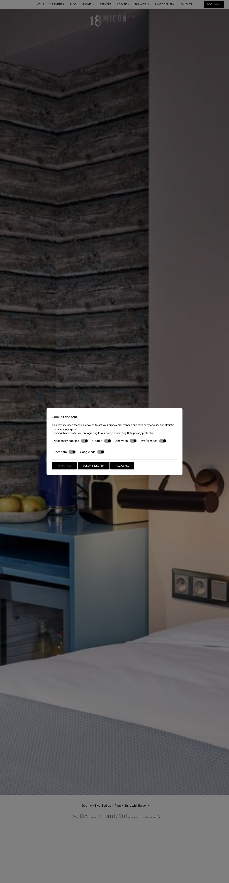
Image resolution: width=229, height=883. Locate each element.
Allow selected (93, 465)
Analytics (121, 441)
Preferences (149, 441)
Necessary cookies (66, 441)
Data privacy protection (140, 433)
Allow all (122, 465)
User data (60, 452)
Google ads (88, 452)
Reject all (64, 465)
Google (97, 441)
